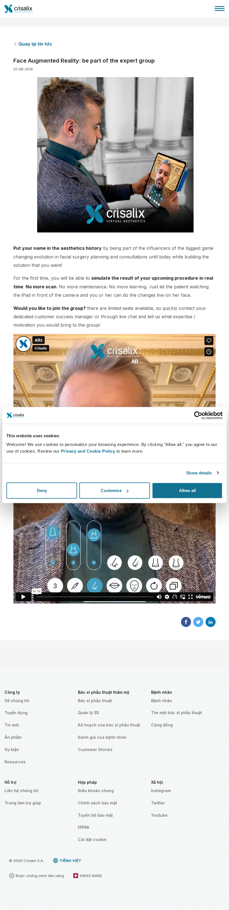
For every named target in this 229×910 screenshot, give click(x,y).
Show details (199, 472)
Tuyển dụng (16, 712)
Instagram (161, 790)
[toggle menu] (220, 8)
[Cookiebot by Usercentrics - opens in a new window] (198, 415)
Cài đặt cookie (92, 839)
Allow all (187, 490)
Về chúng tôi (16, 700)
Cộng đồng (162, 725)
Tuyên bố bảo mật (95, 815)
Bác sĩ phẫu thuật (95, 700)
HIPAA (83, 827)
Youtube (159, 815)
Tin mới (11, 725)
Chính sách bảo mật (97, 802)
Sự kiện (11, 749)
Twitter (158, 802)
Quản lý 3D (88, 712)
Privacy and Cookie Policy (88, 451)
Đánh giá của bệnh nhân (102, 737)
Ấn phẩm (13, 737)
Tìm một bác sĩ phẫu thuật (176, 712)
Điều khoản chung (96, 790)
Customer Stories (95, 749)
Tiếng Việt (70, 860)
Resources (15, 761)
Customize (111, 490)
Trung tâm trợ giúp (22, 802)
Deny (42, 490)
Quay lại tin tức (35, 44)
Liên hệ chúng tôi (21, 790)
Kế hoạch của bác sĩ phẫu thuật (109, 725)
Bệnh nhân (161, 700)
